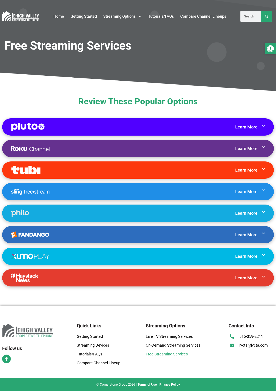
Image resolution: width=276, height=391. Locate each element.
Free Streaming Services (167, 354)
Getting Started (84, 16)
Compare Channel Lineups (203, 16)
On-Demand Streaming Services (173, 345)
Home (58, 16)
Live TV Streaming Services (169, 336)
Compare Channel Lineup (98, 363)
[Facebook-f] (6, 359)
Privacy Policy (169, 384)
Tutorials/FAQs (161, 16)
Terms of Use (147, 384)
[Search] (266, 16)
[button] (270, 48)
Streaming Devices (93, 345)
